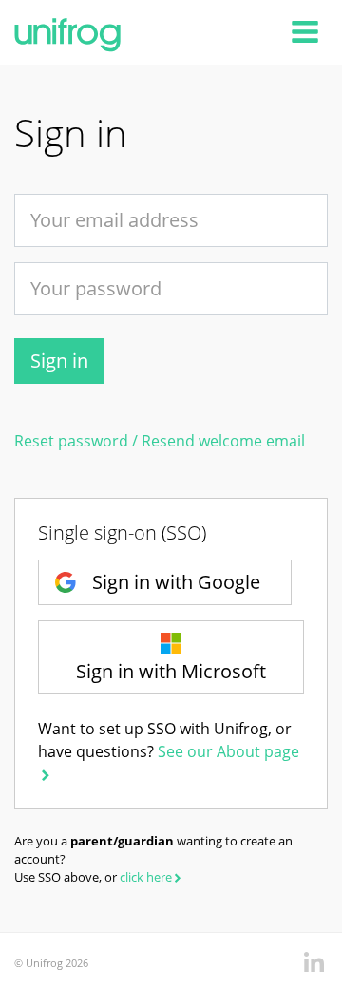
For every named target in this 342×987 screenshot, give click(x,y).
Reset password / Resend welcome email (159, 440)
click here (146, 876)
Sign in (59, 360)
